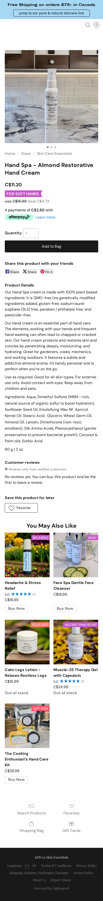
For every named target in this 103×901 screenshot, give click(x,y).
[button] (51, 13)
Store (26, 153)
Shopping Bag (31, 830)
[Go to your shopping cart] (98, 25)
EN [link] (27, 865)
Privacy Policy (86, 865)
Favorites (71, 813)
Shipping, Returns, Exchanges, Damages (39, 872)
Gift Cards (71, 830)
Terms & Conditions (56, 865)
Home (10, 153)
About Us (39, 880)
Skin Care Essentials (54, 153)
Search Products (31, 813)
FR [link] (34, 865)
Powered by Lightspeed (51, 888)
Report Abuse (61, 880)
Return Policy (84, 872)
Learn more (45, 217)
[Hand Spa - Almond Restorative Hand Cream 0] (51, 96)
